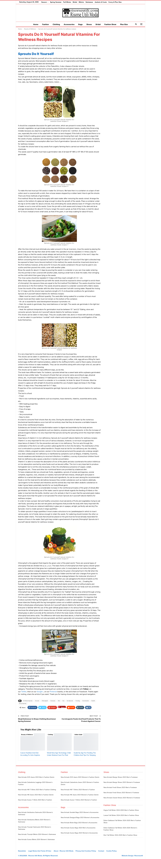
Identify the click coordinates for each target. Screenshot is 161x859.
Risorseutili (138, 855)
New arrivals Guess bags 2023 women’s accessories (79, 833)
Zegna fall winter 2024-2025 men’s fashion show (121, 810)
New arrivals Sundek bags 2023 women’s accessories (79, 812)
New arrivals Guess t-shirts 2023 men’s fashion (35, 800)
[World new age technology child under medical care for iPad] (59, 742)
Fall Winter (67, 2)
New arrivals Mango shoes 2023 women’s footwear (122, 782)
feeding (78, 700)
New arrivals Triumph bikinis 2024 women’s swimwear (37, 834)
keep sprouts (22, 703)
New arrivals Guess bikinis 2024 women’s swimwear (36, 839)
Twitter (24, 692)
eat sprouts (70, 700)
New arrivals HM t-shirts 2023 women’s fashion (78, 789)
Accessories (69, 24)
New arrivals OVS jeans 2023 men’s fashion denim (36, 777)
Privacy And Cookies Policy (86, 851)
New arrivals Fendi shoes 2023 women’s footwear (121, 792)
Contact (101, 851)
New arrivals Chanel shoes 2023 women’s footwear (122, 798)
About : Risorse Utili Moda (63, 851)
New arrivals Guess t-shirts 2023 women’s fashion (79, 800)
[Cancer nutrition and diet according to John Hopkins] (32, 742)
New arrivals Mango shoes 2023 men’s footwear (121, 777)
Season (44, 2)
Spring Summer (55, 2)
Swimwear (89, 2)
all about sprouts (28, 700)
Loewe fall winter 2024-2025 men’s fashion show (121, 815)
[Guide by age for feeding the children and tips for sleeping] (86, 742)
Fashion (45, 24)
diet (59, 700)
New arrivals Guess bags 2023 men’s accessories (78, 828)
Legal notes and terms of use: (39, 851)
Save (63, 707)
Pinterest (53, 692)
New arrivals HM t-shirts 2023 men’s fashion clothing (37, 789)
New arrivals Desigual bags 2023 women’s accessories (80, 817)
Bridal (75, 2)
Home (35, 24)
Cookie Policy (111, 851)
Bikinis (81, 2)
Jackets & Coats (101, 2)
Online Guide (78, 734)
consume (52, 700)
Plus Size (124, 24)
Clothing (56, 24)
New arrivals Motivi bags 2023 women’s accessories (79, 822)
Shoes (89, 24)
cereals (37, 700)
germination (85, 700)
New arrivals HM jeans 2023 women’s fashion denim (80, 795)
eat (63, 700)
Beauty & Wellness (27, 734)
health (93, 700)
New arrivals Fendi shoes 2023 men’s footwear (120, 787)
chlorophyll (45, 700)
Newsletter (22, 851)
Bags (80, 24)
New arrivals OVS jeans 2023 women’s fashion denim (80, 777)
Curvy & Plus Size (115, 2)
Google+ (40, 692)
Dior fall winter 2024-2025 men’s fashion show (120, 835)
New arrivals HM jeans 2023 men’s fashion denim (36, 795)
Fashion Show (110, 24)
